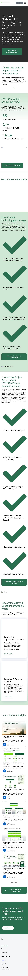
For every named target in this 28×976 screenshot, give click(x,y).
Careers (3, 960)
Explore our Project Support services (14, 582)
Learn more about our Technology (14, 356)
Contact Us (7, 928)
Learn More (8, 653)
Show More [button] (14, 882)
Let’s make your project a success (11, 51)
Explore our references (12, 165)
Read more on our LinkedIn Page (15, 890)
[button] (24, 3)
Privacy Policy (4, 967)
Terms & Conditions (5, 970)
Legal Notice (4, 963)
